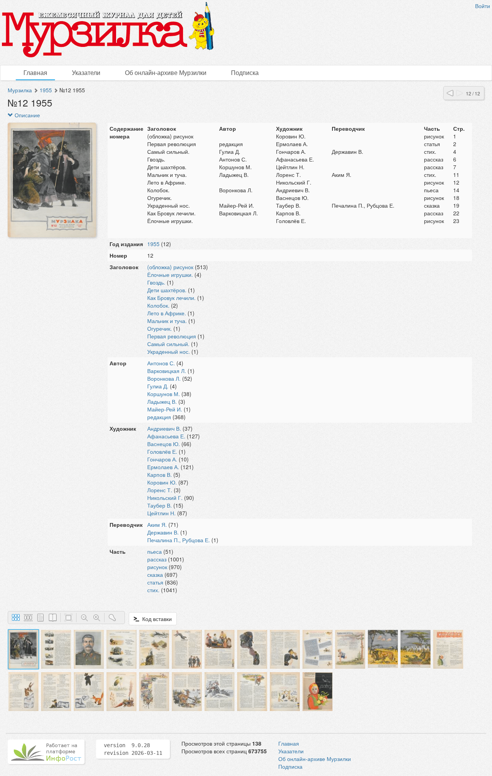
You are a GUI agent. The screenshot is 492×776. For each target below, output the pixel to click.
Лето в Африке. (166, 313)
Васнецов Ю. (163, 444)
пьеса (154, 551)
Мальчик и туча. (167, 321)
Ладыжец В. (162, 401)
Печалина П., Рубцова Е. (178, 540)
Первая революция (171, 336)
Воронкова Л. (164, 378)
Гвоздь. (156, 282)
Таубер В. (159, 505)
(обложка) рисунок (170, 267)
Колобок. (158, 305)
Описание (26, 115)
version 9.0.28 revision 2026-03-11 (133, 749)
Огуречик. (159, 328)
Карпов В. (159, 474)
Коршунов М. (163, 394)
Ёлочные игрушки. (170, 274)
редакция (159, 417)
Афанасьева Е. (166, 436)
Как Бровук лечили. (171, 297)
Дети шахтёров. (166, 290)
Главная (35, 72)
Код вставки (155, 619)
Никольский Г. (165, 497)
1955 (46, 90)
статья (155, 582)
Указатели (86, 72)
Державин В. (163, 532)
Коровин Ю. (162, 482)
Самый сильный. (168, 344)
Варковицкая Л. (166, 371)
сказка (155, 574)
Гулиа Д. (157, 386)
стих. (153, 590)
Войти (482, 6)
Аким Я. (157, 524)
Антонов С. (161, 363)
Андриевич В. (164, 428)
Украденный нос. (168, 351)
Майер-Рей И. (164, 409)
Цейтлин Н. (161, 513)
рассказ (156, 559)
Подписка (245, 72)
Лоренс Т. (159, 490)
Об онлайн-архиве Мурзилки (165, 72)
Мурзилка (20, 90)
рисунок (157, 567)
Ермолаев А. (163, 467)
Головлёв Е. (162, 451)
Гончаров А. (162, 459)
